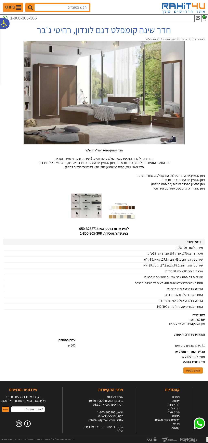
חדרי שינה (192, 39)
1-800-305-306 (23, 18)
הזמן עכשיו (193, 370)
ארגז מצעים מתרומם (188, 345)
